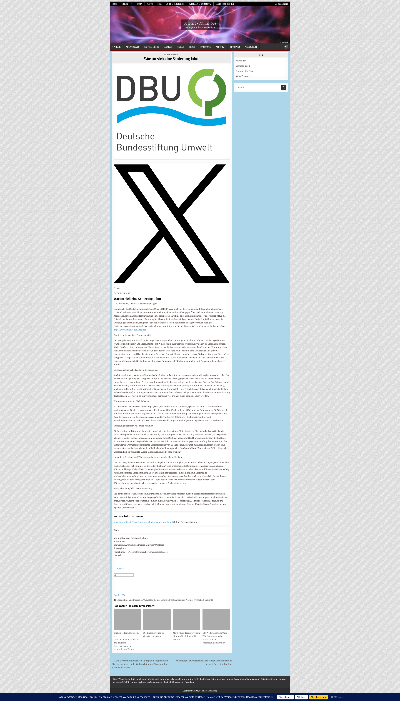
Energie (136, 600)
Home (114, 3)
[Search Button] (286, 47)
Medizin (192, 46)
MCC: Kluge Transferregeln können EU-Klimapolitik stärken (186, 636)
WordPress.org (243, 76)
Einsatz (127, 600)
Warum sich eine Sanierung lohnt (172, 58)
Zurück (120, 568)
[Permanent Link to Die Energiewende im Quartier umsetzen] (157, 619)
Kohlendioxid (153, 600)
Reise (160, 3)
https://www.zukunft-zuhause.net (130, 330)
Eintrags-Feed (243, 66)
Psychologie (205, 46)
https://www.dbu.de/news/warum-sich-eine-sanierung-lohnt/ (143, 522)
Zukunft (209, 600)
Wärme (189, 600)
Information (235, 46)
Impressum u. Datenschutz (200, 3)
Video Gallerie (251, 46)
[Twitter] (172, 283)
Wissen (139, 3)
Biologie (181, 46)
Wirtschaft (220, 46)
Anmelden (241, 61)
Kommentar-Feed (244, 71)
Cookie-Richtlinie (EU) (225, 3)
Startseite (116, 46)
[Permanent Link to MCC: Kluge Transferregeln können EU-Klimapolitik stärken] (186, 619)
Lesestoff (125, 3)
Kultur (150, 3)
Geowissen (168, 46)
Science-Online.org (200, 22)
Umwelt (164, 600)
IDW (143, 600)
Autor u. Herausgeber (175, 3)
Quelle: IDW (119, 595)
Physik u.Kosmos (132, 46)
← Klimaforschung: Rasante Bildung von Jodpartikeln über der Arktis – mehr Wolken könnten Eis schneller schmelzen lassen (140, 664)
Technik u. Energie (151, 46)
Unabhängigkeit (177, 600)
